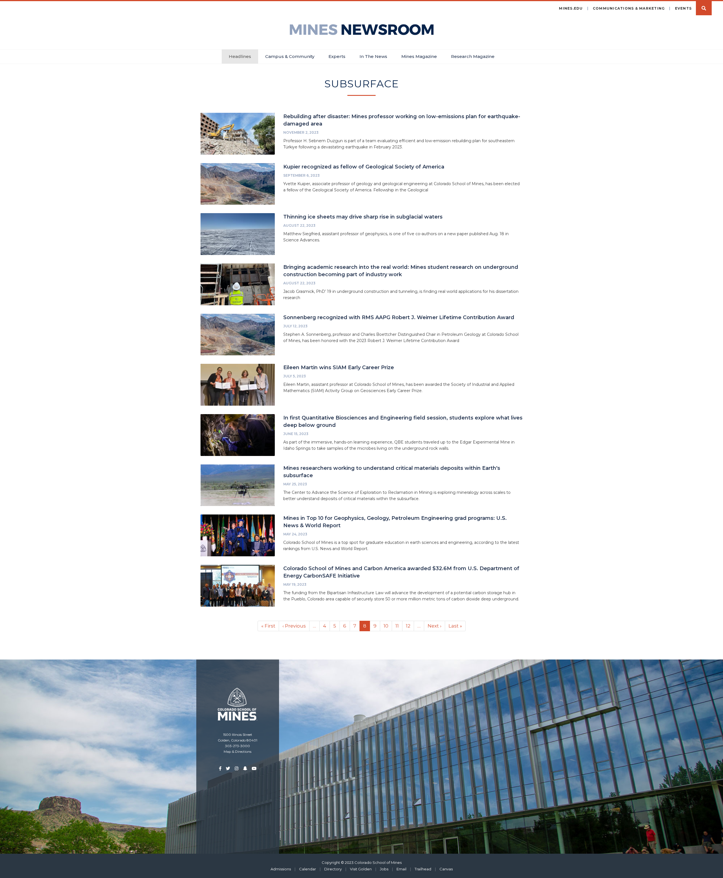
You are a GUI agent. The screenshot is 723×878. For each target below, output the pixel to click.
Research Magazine (473, 56)
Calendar (307, 869)
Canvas (446, 869)
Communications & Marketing (629, 8)
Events (683, 8)
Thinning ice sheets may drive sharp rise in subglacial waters (363, 217)
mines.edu (571, 8)
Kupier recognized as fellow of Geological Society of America (363, 167)
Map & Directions (237, 751)
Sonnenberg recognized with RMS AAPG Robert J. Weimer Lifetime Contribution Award (398, 317)
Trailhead (423, 869)
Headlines (240, 56)
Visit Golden (361, 869)
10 (388, 626)
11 (398, 626)
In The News (373, 56)
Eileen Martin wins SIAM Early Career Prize (338, 367)
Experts (336, 56)
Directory (333, 869)
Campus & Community (289, 56)
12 (410, 626)
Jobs (384, 869)
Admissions (281, 869)
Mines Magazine (419, 56)
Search (704, 8)
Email (401, 869)
